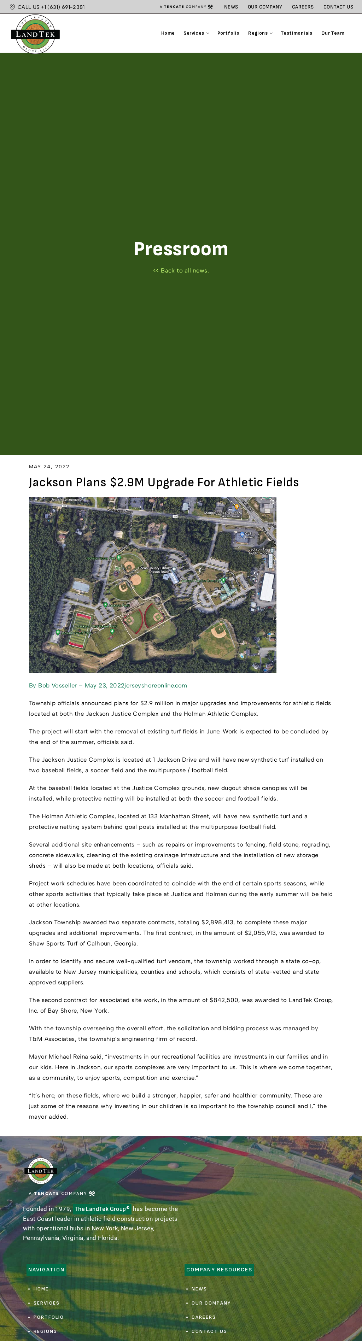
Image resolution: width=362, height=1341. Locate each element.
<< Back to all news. (181, 270)
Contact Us (338, 7)
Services (47, 1303)
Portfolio (49, 1317)
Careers (303, 7)
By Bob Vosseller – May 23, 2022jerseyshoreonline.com (108, 685)
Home (41, 1289)
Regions (45, 1331)
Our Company (265, 7)
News (231, 7)
